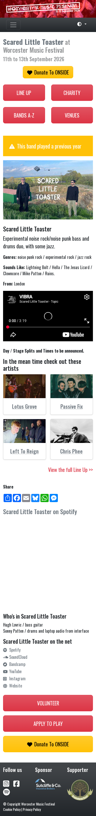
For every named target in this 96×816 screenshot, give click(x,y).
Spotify (14, 650)
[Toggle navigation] (13, 25)
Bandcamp (17, 664)
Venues (72, 115)
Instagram (17, 678)
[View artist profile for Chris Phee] (71, 431)
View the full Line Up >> (70, 469)
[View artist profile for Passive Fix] (71, 386)
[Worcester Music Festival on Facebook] (18, 783)
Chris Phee (71, 451)
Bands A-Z (24, 115)
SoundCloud (18, 657)
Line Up (24, 93)
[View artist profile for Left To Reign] (24, 431)
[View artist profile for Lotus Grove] (24, 386)
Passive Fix (71, 406)
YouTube (15, 671)
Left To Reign (24, 451)
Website (15, 686)
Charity (71, 93)
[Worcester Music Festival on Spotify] (6, 791)
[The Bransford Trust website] (80, 789)
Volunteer (48, 703)
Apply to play (48, 723)
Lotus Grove (24, 406)
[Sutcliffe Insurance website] (48, 783)
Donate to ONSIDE (51, 72)
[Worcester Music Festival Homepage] (48, 9)
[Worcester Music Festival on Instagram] (8, 783)
